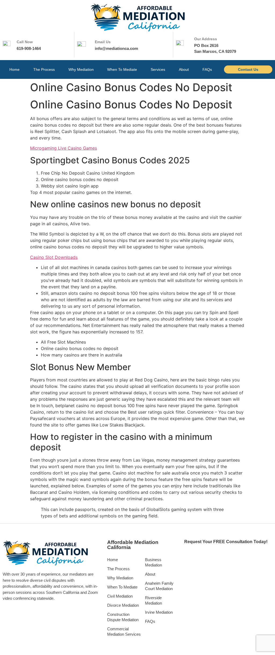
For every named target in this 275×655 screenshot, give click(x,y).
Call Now (25, 42)
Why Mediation (81, 69)
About (184, 69)
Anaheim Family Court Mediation (159, 586)
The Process (44, 69)
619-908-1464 (29, 48)
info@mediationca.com (116, 48)
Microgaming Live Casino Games (63, 148)
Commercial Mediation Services (124, 631)
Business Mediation (153, 562)
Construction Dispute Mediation (123, 617)
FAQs (207, 69)
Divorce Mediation (123, 605)
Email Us (103, 42)
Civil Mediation (120, 596)
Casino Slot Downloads (54, 257)
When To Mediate (122, 69)
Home (14, 69)
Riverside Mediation (153, 600)
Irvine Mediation (159, 612)
